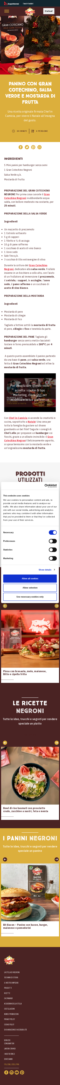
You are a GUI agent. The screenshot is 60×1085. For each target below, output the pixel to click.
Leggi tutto (30, 646)
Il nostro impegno (11, 982)
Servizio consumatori (9, 1042)
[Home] (30, 11)
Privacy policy (9, 1019)
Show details (45, 570)
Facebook (6, 1072)
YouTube (17, 1072)
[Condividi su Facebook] (20, 147)
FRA (17, 1064)
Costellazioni (9, 1009)
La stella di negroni (12, 972)
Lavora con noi (10, 1048)
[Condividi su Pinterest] (33, 147)
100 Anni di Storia (11, 977)
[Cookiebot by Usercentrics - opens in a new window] (44, 486)
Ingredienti (13, 159)
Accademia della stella (13, 1003)
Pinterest (22, 1072)
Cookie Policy (9, 1024)
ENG (9, 1064)
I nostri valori (28, 3)
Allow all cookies (30, 578)
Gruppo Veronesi (11, 3)
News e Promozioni (11, 1014)
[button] (49, 11)
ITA (5, 1064)
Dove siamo (8, 1059)
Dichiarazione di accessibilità (15, 1029)
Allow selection (30, 588)
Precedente (4, 606)
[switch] (53, 541)
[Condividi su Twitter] (27, 147)
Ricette (7, 993)
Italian (48, 11)
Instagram (11, 1072)
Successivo (56, 606)
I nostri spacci (9, 1054)
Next (56, 743)
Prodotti (8, 988)
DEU (13, 1064)
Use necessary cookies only (30, 597)
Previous (4, 743)
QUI (39, 395)
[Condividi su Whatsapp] (39, 147)
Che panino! (8, 998)
